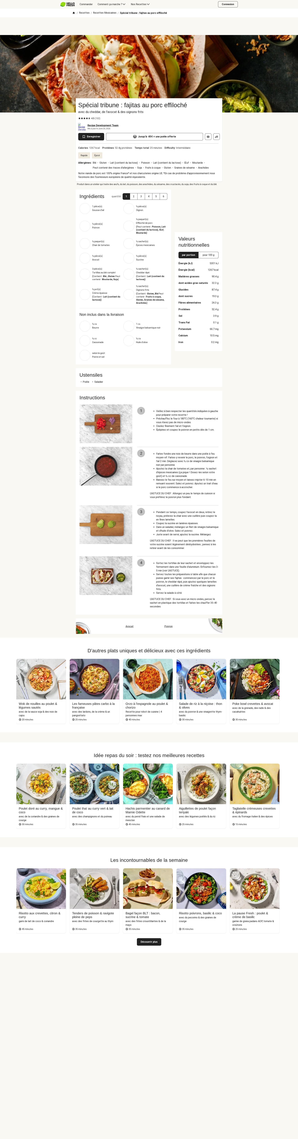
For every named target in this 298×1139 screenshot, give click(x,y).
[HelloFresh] (67, 4)
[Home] (74, 13)
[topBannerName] (149, 26)
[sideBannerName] (198, 208)
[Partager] (216, 136)
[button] (126, 196)
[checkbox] (79, 118)
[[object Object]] (208, 136)
